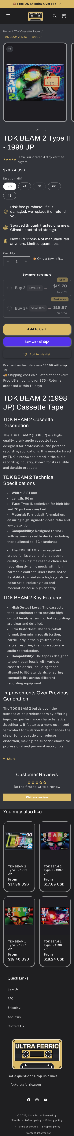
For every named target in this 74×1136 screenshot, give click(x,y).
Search (13, 989)
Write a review (37, 797)
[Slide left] (28, 129)
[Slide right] (46, 129)
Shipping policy (51, 1126)
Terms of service (27, 1126)
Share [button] (11, 758)
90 (10, 186)
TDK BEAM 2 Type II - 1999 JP (17, 870)
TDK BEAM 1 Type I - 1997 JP (17, 945)
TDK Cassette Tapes (27, 31)
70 (41, 187)
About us (14, 1017)
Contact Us (16, 1026)
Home (7, 31)
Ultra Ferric (35, 1115)
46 (10, 195)
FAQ (11, 998)
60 (54, 186)
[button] (8, 16)
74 (25, 186)
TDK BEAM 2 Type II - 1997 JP (53, 870)
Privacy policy (54, 1120)
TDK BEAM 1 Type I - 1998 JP (53, 945)
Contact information (38, 1132)
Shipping (14, 1008)
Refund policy (32, 1120)
